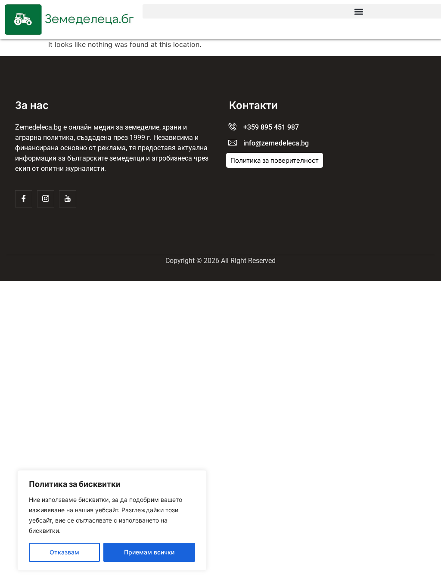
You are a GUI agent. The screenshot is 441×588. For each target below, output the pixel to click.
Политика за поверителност (274, 160)
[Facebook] (23, 198)
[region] (112, 520)
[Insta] (45, 198)
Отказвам (64, 552)
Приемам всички (149, 552)
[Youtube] (67, 198)
